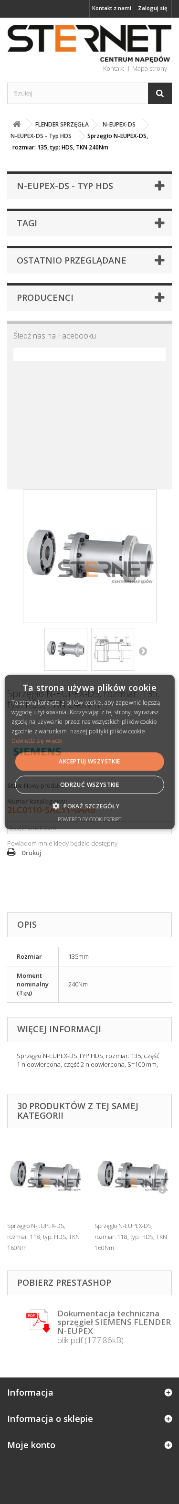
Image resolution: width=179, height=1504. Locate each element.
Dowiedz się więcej (37, 740)
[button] (89, 805)
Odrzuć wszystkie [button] (89, 784)
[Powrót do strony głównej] (17, 124)
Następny (142, 651)
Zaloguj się (152, 7)
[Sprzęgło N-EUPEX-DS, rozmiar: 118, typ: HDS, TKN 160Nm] (46, 1176)
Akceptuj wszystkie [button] (89, 761)
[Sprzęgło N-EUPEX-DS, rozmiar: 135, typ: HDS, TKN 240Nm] (66, 649)
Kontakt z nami (111, 7)
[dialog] (89, 752)
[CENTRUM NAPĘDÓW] (89, 44)
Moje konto (31, 1445)
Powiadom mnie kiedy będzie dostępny (62, 843)
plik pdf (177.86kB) (114, 1327)
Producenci (45, 297)
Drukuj (31, 852)
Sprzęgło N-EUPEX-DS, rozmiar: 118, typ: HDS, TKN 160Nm (43, 1237)
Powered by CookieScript (89, 818)
